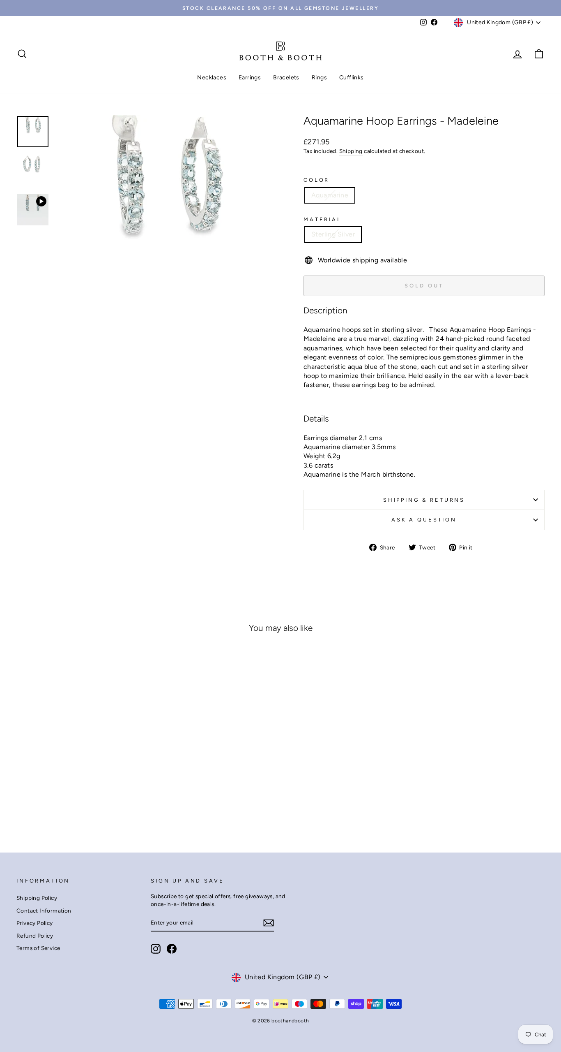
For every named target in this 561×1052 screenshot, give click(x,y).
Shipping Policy (36, 897)
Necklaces (211, 77)
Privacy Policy (34, 923)
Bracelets (286, 77)
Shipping (351, 151)
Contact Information (43, 910)
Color (316, 180)
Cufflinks (351, 77)
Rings (319, 77)
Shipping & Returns (424, 500)
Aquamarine (329, 195)
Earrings (250, 77)
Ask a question (424, 520)
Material (322, 219)
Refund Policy (34, 935)
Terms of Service (38, 948)
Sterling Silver (333, 234)
